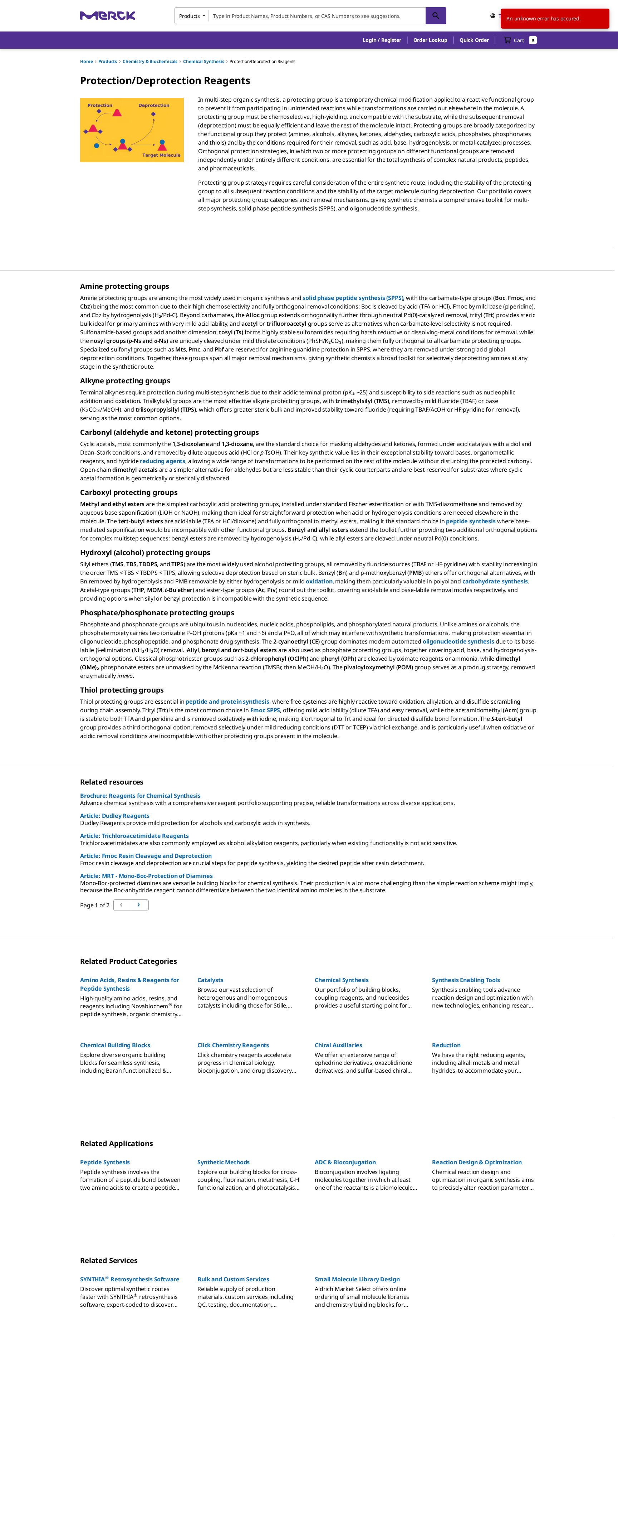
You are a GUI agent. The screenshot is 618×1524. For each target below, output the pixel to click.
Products (107, 61)
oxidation (319, 581)
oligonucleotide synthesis (458, 641)
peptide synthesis (470, 521)
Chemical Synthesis (203, 61)
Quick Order (474, 40)
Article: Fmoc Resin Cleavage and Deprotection (146, 855)
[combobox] (310, 15)
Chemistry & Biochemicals (150, 61)
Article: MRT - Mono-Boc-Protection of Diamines (146, 875)
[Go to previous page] (140, 905)
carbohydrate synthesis (495, 581)
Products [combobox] (189, 16)
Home (86, 61)
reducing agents (162, 461)
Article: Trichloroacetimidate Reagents (134, 835)
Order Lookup (430, 40)
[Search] (436, 15)
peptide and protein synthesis (227, 701)
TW (502, 16)
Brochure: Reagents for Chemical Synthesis (140, 795)
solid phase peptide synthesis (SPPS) (353, 298)
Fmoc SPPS (265, 710)
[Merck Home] (107, 15)
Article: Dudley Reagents (114, 815)
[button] (382, 40)
